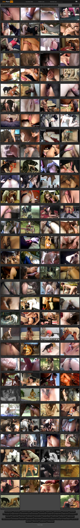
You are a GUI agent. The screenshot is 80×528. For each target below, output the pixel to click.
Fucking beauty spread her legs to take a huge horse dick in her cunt (10, 82)
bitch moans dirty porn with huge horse (9, 21)
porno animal (66, 519)
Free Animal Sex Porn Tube (46, 97)
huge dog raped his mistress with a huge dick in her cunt (10, 204)
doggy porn (55, 516)
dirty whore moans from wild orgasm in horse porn (29, 21)
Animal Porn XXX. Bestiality (27, 371)
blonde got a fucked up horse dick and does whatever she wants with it (29, 478)
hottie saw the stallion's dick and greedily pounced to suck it (69, 113)
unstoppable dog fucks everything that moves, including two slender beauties (9, 143)
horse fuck (45, 5)
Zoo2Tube (62, 158)
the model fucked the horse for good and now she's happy (49, 372)
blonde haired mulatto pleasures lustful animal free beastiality (69, 341)
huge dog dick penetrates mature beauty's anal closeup (49, 204)
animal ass (53, 1)
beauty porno (29, 519)
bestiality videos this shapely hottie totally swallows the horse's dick (49, 250)
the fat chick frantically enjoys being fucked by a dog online (68, 52)
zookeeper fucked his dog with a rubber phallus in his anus (29, 250)
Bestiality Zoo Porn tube (65, 432)
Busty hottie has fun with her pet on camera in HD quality (48, 113)
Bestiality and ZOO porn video (7, 295)
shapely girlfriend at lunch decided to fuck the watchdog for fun (10, 509)
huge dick (72, 511)
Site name (23, 36)
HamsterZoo (63, 97)
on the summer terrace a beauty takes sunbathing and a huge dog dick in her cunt (9, 234)
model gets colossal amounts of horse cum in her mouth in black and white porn (49, 463)
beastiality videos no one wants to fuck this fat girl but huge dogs (49, 128)
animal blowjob (6, 519)
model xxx (50, 513)
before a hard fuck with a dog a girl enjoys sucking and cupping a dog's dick (10, 265)
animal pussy (70, 516)
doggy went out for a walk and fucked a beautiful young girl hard (69, 509)
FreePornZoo (63, 36)
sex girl (22, 519)
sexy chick (22, 516)
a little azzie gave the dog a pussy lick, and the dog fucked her (9, 52)
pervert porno (46, 516)
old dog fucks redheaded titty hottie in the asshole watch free (69, 128)
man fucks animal (34, 513)
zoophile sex (43, 513)
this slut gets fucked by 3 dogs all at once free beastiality (49, 326)
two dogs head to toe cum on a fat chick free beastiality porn (9, 432)
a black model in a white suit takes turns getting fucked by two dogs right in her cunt (49, 189)
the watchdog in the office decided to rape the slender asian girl (49, 493)
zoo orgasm (15, 519)
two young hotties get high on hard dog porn (49, 432)
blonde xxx (63, 516)
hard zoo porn (53, 5)
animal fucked (14, 513)
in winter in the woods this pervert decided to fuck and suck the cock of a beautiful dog (49, 52)
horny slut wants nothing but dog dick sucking (68, 463)
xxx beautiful (73, 513)
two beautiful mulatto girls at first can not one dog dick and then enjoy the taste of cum (29, 280)
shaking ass (51, 521)
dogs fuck (31, 5)
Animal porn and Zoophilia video (8, 371)
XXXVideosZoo (24, 97)
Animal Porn (23, 158)
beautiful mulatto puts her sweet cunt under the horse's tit (48, 21)
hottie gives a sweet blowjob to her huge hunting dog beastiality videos (29, 128)
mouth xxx (35, 521)
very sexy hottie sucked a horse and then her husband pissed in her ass (30, 143)
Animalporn (43, 36)
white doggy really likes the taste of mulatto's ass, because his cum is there (9, 326)
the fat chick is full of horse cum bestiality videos (69, 448)
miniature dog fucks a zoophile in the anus (10, 127)
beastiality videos (22, 5)
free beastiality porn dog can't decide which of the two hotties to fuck (48, 478)
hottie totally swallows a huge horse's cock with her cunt (49, 234)
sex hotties (75, 519)
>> (78, 5)
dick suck (28, 521)
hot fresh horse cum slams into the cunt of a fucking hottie (69, 265)
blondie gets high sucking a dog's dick (48, 417)
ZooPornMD (63, 143)
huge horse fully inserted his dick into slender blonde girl (68, 356)
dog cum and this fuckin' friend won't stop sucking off (69, 493)
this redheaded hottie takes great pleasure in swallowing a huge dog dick (69, 417)
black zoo (45, 519)
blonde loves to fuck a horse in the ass (29, 417)
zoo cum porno (24, 513)
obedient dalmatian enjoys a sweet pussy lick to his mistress (10, 463)
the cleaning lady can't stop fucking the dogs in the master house (29, 82)
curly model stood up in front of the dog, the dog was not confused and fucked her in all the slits (69, 295)
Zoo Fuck (23, 66)
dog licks (59, 519)
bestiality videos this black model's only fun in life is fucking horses (9, 387)
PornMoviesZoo (4, 219)
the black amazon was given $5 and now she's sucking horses (30, 234)
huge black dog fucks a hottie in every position (29, 173)
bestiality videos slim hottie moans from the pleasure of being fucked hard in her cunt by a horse (69, 402)
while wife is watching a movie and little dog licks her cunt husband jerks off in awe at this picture (49, 143)
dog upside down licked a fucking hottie (9, 66)
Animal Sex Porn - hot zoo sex (67, 280)
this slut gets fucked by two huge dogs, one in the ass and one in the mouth (68, 82)
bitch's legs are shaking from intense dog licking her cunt (49, 311)
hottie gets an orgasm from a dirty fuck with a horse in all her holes (49, 402)
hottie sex (41, 1)
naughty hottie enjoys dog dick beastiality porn (30, 402)
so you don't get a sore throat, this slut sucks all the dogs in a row (68, 173)
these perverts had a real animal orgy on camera (29, 432)
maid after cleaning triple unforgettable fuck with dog (29, 326)
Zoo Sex (62, 66)
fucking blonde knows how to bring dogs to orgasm (10, 341)
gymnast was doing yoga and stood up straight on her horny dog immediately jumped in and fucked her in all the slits (69, 372)
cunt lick (38, 5)
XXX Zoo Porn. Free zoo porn (27, 295)
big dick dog (13, 5)
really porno (38, 519)
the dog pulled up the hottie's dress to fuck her (69, 219)
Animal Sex (43, 66)
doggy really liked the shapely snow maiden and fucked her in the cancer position (29, 52)
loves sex (52, 519)
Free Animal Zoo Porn (5, 447)
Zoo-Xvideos (23, 219)
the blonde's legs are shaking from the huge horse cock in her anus (9, 478)
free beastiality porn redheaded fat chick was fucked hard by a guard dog (49, 219)
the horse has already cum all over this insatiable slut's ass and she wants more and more (49, 82)
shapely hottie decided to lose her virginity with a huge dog (10, 97)
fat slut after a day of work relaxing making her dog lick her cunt (69, 478)
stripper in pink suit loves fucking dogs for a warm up (69, 21)
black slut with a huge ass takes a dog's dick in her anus (49, 356)
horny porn (15, 516)
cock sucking (37, 516)
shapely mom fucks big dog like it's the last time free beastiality (30, 204)
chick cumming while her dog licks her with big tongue (9, 173)
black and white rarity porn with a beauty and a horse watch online (9, 402)
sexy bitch (29, 516)
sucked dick (29, 1)
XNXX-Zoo (42, 158)
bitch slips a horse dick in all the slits (9, 249)
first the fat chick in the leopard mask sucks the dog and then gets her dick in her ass (30, 311)
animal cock (65, 513)
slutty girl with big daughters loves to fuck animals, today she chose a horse (69, 234)
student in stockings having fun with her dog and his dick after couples (9, 36)
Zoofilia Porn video (25, 447)
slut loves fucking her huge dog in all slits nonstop (30, 265)
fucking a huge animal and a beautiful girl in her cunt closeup (10, 356)
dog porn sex (4, 5)
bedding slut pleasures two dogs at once (9, 417)
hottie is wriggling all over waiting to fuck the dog (9, 493)
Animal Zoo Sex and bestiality (47, 295)
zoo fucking (6, 513)
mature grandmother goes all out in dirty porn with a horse (29, 493)
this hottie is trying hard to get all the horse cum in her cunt (69, 189)
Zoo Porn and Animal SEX (46, 447)
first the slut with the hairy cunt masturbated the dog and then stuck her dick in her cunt (9, 311)
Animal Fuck (63, 203)
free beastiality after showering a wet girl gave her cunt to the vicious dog (29, 341)
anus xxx (8, 516)
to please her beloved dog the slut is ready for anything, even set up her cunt (49, 265)
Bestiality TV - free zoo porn (7, 112)
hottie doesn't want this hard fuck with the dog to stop (69, 326)
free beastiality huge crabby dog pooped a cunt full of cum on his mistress (69, 311)
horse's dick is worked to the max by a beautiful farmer (48, 387)
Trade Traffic (40, 524)
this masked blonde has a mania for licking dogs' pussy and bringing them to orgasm (69, 250)
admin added (23, 188)
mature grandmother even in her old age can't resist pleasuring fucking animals (49, 173)
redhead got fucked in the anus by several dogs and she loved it (10, 189)
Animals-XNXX (43, 280)
